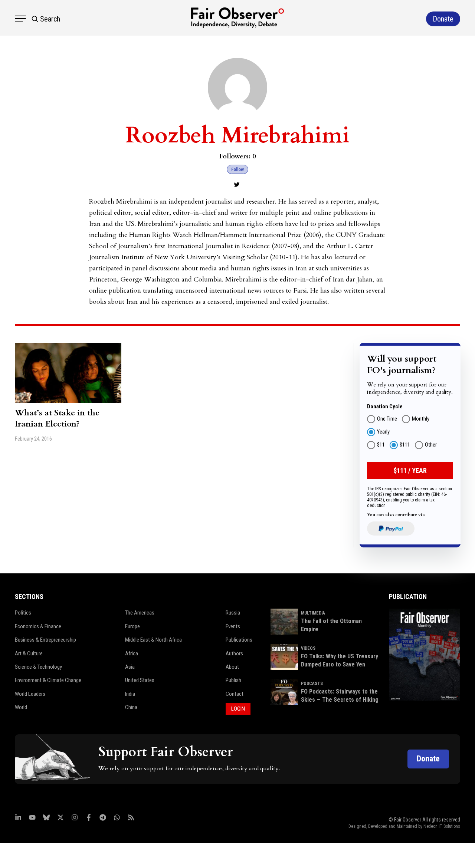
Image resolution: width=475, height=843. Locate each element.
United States (139, 680)
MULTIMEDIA (313, 613)
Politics (23, 612)
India (130, 694)
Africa (131, 653)
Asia (130, 666)
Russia (233, 612)
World (21, 707)
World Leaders (30, 694)
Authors (234, 653)
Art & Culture (29, 653)
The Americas (139, 612)
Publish (233, 680)
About (232, 666)
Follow (237, 169)
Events (233, 626)
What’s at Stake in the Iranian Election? (57, 418)
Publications (239, 639)
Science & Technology (38, 666)
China (131, 707)
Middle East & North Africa (153, 639)
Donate (428, 758)
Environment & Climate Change (48, 680)
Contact (234, 694)
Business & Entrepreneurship (45, 639)
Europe (132, 626)
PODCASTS (312, 683)
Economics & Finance (38, 626)
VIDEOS (308, 648)
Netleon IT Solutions (441, 826)
